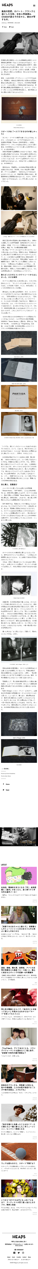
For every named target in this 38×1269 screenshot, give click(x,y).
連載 (36, 982)
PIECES (35, 1022)
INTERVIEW (10, 23)
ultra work (17, 23)
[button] (19, 1250)
